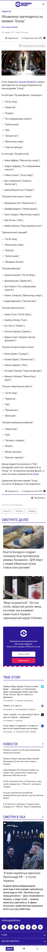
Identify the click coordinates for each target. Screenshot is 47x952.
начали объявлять (28, 81)
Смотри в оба (14, 817)
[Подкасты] (40, 927)
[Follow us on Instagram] (22, 927)
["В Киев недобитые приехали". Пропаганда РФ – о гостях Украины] (23, 845)
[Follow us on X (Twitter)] (10, 927)
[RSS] (34, 927)
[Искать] (37, 948)
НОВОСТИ (10, 744)
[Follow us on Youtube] (16, 927)
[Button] (11, 38)
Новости (6, 11)
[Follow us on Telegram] (28, 927)
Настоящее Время (10, 27)
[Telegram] (24, 948)
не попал (34, 474)
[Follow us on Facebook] (4, 927)
